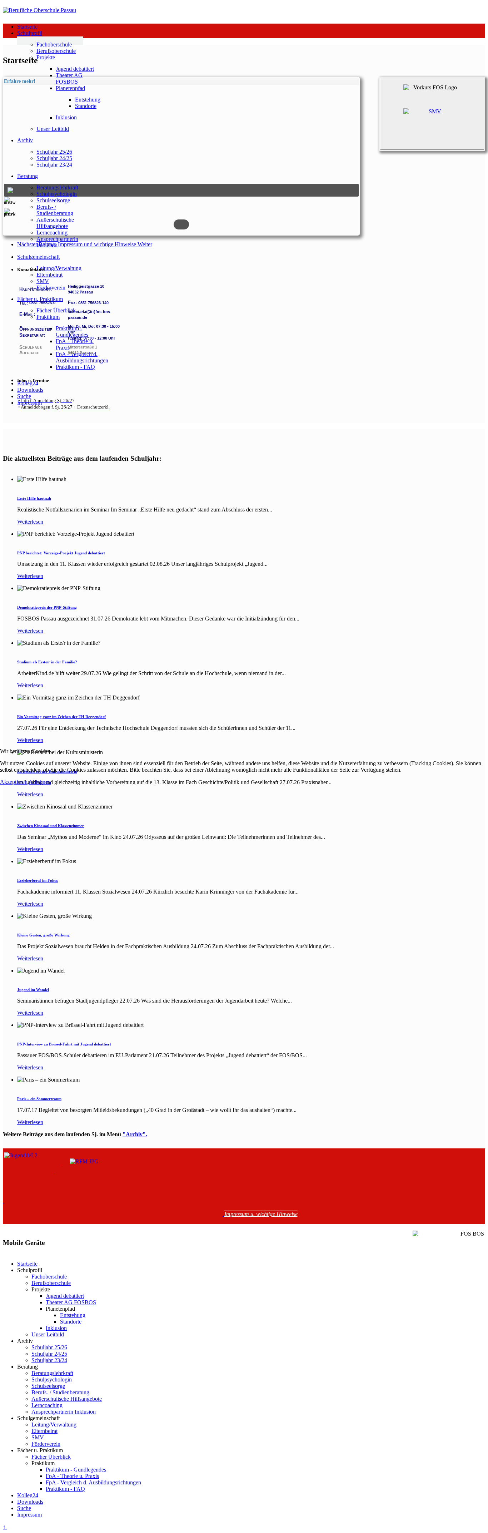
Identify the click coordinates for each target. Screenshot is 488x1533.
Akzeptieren (14, 782)
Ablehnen (40, 782)
